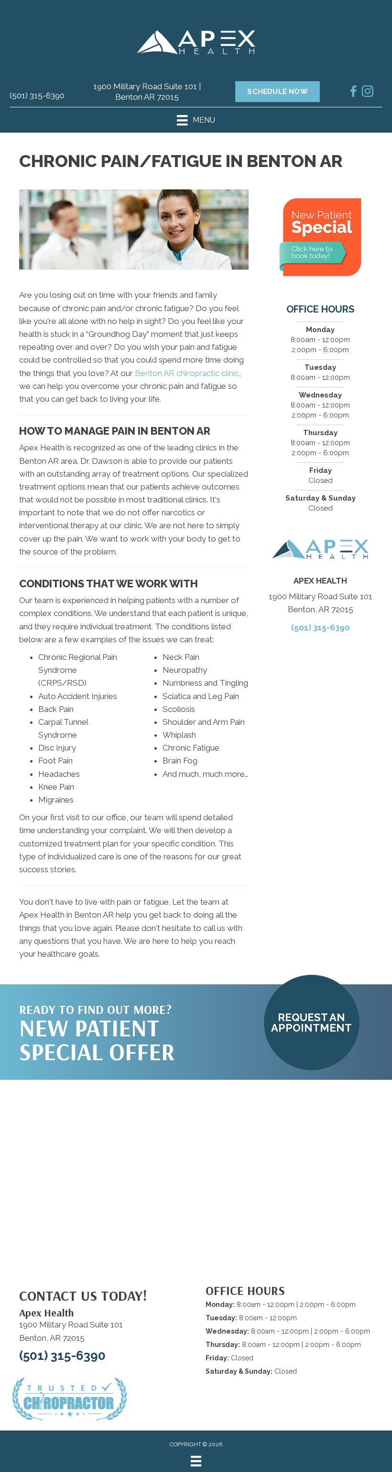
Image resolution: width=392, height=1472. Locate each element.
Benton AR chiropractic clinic (187, 373)
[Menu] (196, 1461)
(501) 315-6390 (37, 95)
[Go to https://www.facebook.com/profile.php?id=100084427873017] (353, 93)
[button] (311, 1022)
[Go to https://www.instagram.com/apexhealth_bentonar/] (367, 93)
